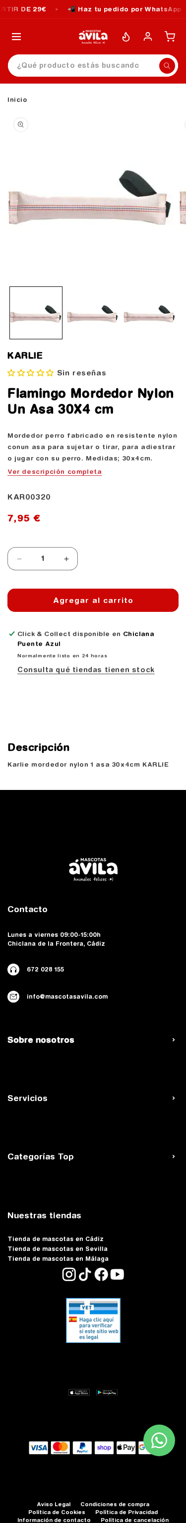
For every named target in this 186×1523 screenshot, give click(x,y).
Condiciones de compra (114, 1504)
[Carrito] (169, 36)
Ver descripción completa (54, 471)
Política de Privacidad (126, 1512)
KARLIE (25, 355)
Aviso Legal (53, 1504)
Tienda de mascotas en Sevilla (57, 1248)
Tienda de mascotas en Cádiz (55, 1239)
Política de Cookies (56, 1512)
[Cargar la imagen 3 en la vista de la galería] (150, 313)
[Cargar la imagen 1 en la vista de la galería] (36, 313)
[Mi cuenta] (147, 36)
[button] (30, 373)
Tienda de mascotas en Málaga (58, 1258)
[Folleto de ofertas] (126, 36)
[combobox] (93, 65)
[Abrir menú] (16, 36)
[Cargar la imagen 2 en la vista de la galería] (93, 313)
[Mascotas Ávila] (93, 36)
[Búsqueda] (167, 66)
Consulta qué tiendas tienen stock (86, 670)
